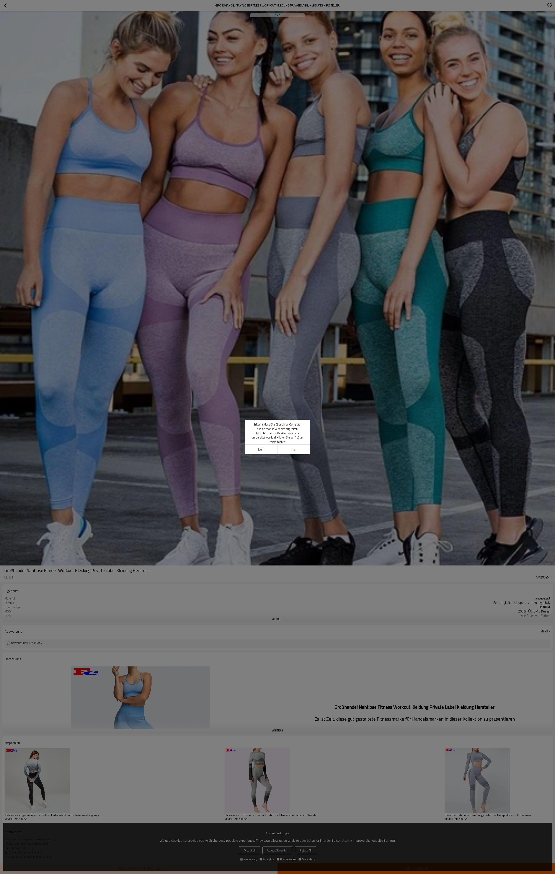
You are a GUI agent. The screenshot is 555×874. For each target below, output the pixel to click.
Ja (293, 449)
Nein (261, 449)
